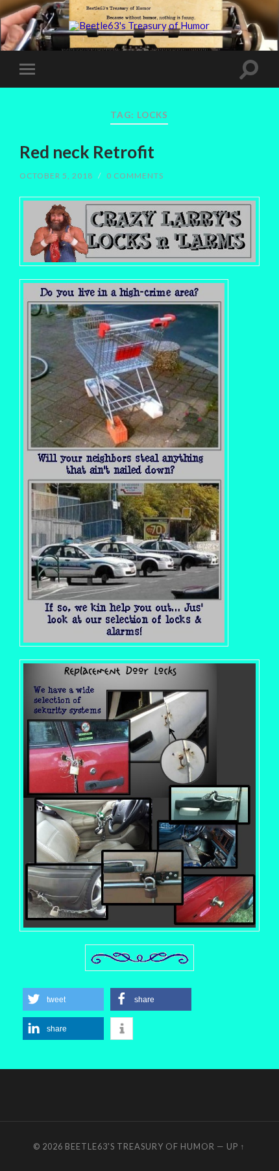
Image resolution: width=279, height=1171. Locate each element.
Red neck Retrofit (86, 152)
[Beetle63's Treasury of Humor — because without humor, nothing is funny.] (139, 26)
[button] (63, 999)
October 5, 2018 (56, 175)
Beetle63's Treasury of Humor (140, 1146)
